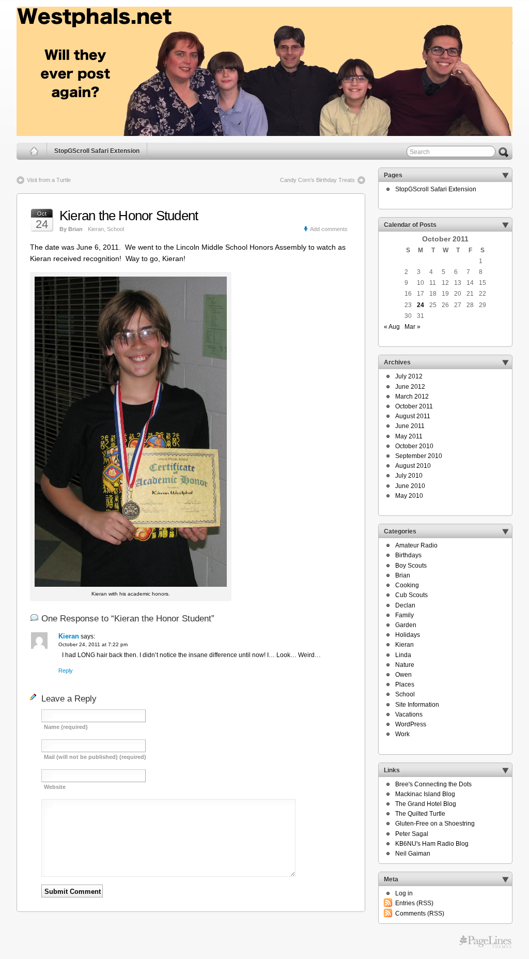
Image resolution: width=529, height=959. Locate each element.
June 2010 (410, 486)
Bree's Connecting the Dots (433, 784)
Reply (65, 670)
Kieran (96, 229)
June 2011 (410, 426)
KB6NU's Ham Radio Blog (432, 843)
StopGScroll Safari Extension (96, 151)
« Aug (392, 326)
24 (420, 305)
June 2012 (410, 386)
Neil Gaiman (412, 853)
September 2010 (418, 456)
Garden (405, 625)
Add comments (329, 229)
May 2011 (409, 436)
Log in (404, 893)
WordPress (410, 724)
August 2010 (413, 465)
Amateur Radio (416, 545)
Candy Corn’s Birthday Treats (317, 180)
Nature (404, 664)
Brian (402, 575)
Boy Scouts (411, 565)
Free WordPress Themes (485, 942)
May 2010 (409, 495)
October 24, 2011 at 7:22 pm (93, 644)
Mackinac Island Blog (425, 794)
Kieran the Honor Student (128, 215)
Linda (403, 655)
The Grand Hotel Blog (425, 804)
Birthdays (408, 555)
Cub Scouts (411, 595)
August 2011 (412, 416)
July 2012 (409, 376)
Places (404, 684)
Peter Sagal (411, 834)
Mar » (412, 326)
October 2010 (414, 446)
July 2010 (409, 475)
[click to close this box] (505, 175)
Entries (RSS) (414, 903)
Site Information (417, 704)
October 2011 (414, 406)
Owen (403, 674)
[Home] (34, 151)
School (115, 229)
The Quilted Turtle (420, 813)
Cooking (407, 585)
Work (402, 734)
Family (404, 615)
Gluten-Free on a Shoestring (435, 823)
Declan (405, 605)
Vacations (409, 714)
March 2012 (412, 396)
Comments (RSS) (419, 913)
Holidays (407, 634)
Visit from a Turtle (49, 180)
